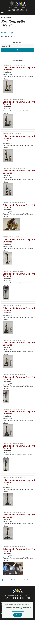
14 (21, 580)
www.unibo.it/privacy (18, 611)
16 (28, 580)
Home (3, 17)
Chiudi (18, 615)
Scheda (5, 79)
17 (31, 580)
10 (8, 580)
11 (12, 580)
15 (25, 580)
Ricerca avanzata (8, 36)
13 (18, 580)
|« (3, 580)
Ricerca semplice (8, 32)
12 (15, 580)
